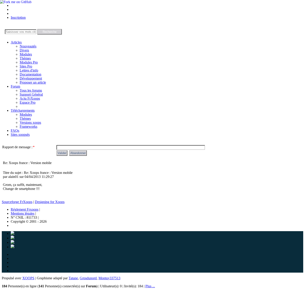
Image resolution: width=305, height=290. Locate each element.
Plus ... (150, 286)
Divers (24, 50)
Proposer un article (33, 82)
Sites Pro (26, 66)
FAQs (15, 130)
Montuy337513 (109, 278)
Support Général (31, 94)
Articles (16, 42)
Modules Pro (29, 62)
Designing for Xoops (50, 202)
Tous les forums (31, 90)
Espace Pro (28, 102)
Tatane (73, 278)
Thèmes (25, 58)
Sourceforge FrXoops (17, 202)
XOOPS (28, 278)
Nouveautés (28, 46)
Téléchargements (23, 110)
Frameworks (28, 126)
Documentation (30, 74)
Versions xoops (30, 122)
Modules (26, 54)
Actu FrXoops (30, 98)
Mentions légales (22, 213)
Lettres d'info (29, 70)
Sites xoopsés (20, 134)
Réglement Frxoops (24, 209)
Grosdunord (88, 278)
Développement (31, 78)
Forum (15, 86)
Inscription (18, 17)
